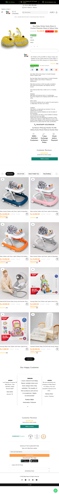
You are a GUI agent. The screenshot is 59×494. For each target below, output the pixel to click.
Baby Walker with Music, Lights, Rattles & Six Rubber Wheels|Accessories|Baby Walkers (14, 256)
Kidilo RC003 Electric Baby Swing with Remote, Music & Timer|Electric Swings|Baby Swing (14, 301)
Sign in (8, 9)
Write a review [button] (44, 159)
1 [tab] (27, 406)
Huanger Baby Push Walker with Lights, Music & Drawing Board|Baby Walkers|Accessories (44, 301)
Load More (29, 359)
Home (16, 16)
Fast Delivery (11, 2)
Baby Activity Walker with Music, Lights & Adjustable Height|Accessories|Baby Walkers (14, 211)
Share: (32, 67)
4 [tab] (31, 406)
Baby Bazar (8, 12)
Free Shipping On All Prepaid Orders (30, 2)
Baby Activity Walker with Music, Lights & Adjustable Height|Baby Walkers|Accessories (44, 256)
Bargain (34, 35)
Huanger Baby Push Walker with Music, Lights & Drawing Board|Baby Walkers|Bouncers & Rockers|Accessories (14, 346)
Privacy (21, 465)
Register (3, 9)
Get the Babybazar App (50, 2)
